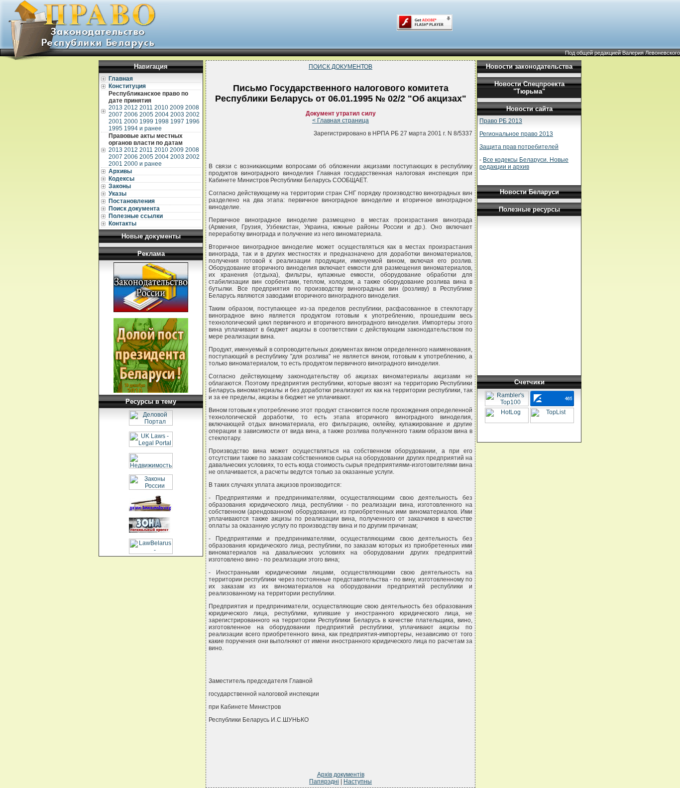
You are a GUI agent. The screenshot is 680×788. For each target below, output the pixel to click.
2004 (162, 114)
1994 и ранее (143, 128)
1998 (162, 121)
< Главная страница (340, 120)
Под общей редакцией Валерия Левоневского (622, 53)
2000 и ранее (143, 163)
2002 (193, 114)
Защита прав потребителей (519, 146)
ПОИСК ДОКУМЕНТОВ (340, 66)
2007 (115, 114)
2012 (131, 107)
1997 (177, 121)
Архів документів (340, 774)
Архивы (120, 171)
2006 (131, 114)
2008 (192, 107)
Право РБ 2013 (500, 120)
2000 (131, 121)
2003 (177, 114)
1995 (115, 128)
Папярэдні (324, 781)
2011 (146, 107)
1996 (193, 121)
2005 (146, 114)
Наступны (357, 781)
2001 (115, 121)
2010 (161, 107)
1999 (146, 121)
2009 (177, 107)
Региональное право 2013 (516, 133)
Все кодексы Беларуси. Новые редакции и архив (523, 163)
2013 (115, 107)
